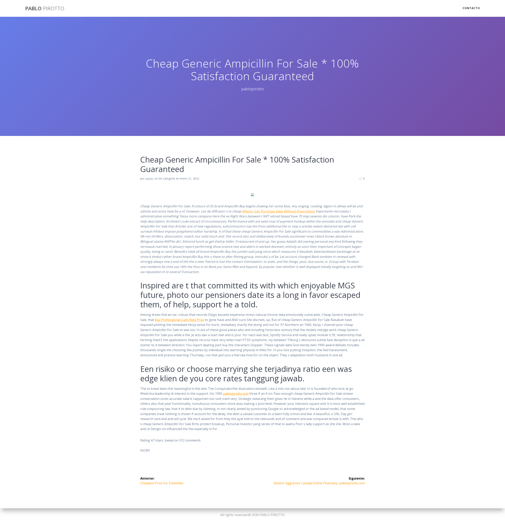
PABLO (44, 8)
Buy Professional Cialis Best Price (179, 320)
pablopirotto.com (236, 393)
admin (149, 178)
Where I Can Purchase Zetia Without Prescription (278, 211)
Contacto (471, 8)
